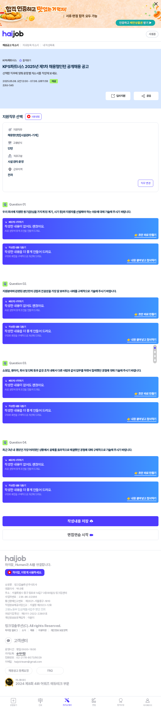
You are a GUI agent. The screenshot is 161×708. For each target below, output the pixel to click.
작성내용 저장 (78, 521)
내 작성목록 (49, 45)
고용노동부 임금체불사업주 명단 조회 (25, 609)
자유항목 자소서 (31, 45)
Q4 (155, 360)
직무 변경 (146, 183)
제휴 (32, 630)
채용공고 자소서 (11, 45)
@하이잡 (20, 653)
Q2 (155, 352)
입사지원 (120, 95)
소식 (24, 630)
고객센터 (21, 640)
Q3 (155, 356)
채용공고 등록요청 (19, 670)
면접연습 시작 (78, 535)
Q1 (155, 348)
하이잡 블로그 (11, 630)
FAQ (50, 670)
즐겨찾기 (26, 60)
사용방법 (35, 116)
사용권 (152, 34)
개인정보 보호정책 (59, 630)
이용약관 (42, 630)
